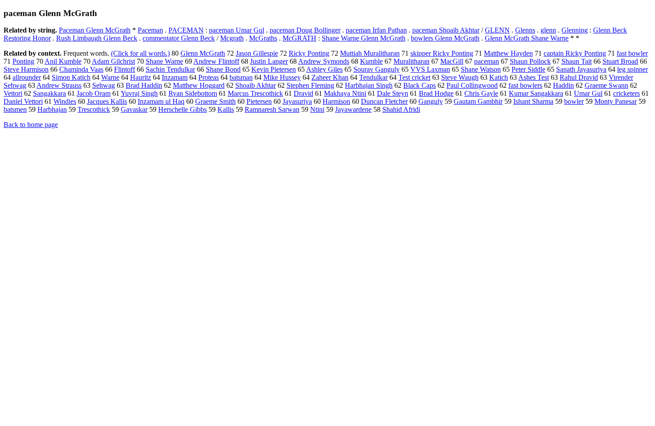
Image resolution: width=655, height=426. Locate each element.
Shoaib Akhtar (255, 85)
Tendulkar (373, 77)
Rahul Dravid (579, 77)
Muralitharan (411, 61)
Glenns (525, 30)
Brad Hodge (436, 93)
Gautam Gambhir (478, 101)
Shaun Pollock (530, 61)
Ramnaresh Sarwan (272, 109)
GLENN (497, 30)
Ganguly (430, 101)
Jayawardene (353, 109)
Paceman (150, 30)
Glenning (574, 30)
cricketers (626, 93)
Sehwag (103, 85)
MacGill (451, 61)
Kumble (371, 61)
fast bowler (632, 53)
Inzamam (175, 77)
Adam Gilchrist (113, 61)
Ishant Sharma (533, 101)
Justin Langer (269, 61)
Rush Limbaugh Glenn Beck (96, 38)
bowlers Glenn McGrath (445, 38)
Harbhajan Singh (369, 85)
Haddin (563, 85)
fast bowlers (525, 85)
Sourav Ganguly (376, 69)
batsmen (15, 109)
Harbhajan (52, 109)
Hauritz (140, 77)
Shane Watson (481, 69)
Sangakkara (49, 93)
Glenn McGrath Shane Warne (527, 38)
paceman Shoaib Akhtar (445, 30)
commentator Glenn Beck (179, 38)
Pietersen (259, 101)
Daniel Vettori (23, 101)
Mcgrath (232, 38)
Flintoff (124, 69)
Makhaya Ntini (345, 93)
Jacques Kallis (107, 101)
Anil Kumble (63, 61)
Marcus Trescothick (255, 93)
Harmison (336, 101)
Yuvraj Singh (139, 93)
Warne (110, 77)
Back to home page (31, 124)
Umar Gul (588, 93)
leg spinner (632, 69)
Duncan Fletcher (384, 101)
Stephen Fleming (310, 85)
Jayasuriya (297, 101)
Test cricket (414, 77)
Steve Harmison (26, 69)
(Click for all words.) (140, 53)
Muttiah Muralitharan (370, 53)
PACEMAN (186, 30)
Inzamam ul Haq (161, 101)
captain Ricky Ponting (575, 53)
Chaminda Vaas (81, 69)
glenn (548, 30)
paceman (486, 61)
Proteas (208, 77)
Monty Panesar (615, 101)
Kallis (225, 109)
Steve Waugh (460, 77)
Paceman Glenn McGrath (95, 30)
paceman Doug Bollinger (305, 30)
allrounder (26, 77)
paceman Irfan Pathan (376, 30)
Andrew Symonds (323, 61)
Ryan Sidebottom (192, 93)
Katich (498, 77)
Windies (64, 101)
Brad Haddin (144, 85)
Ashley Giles (324, 69)
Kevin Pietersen (273, 69)
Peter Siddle (528, 69)
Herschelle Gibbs (182, 109)
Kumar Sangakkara (536, 93)
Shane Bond (223, 69)
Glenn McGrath (202, 53)
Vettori (13, 93)
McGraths (263, 38)
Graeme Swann (606, 85)
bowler (574, 101)
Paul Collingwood (472, 85)
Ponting (23, 61)
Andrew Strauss (59, 85)
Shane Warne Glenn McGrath (363, 38)
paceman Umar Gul (236, 30)
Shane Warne (164, 61)
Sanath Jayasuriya (581, 69)
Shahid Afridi (401, 109)
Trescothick (94, 109)
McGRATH (299, 38)
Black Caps (419, 85)
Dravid (303, 93)
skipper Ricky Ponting (441, 53)
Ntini (317, 109)
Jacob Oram (94, 93)
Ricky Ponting (309, 53)
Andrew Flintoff (216, 61)
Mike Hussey (282, 77)
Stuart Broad (620, 61)
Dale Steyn (392, 93)
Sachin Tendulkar (170, 69)
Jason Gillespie (257, 53)
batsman (241, 77)
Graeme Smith (215, 101)
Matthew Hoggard (199, 85)
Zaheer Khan (329, 77)
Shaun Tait (576, 61)
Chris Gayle (481, 93)
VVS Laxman (430, 69)
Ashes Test (533, 77)
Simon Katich (71, 77)
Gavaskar (134, 109)
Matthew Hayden (508, 53)
